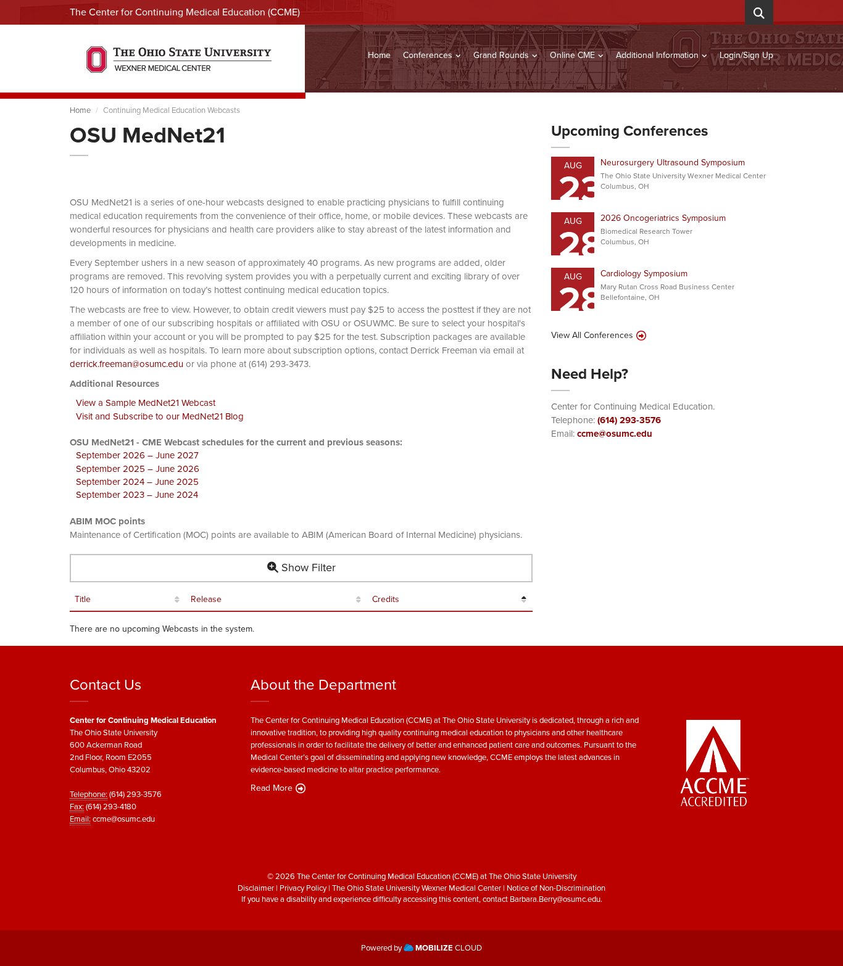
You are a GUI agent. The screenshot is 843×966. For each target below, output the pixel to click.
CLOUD (448, 948)
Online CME (572, 55)
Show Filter (307, 567)
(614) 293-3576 (629, 420)
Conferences (427, 55)
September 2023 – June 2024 (137, 495)
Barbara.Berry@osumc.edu (555, 899)
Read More (272, 788)
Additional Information (657, 55)
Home (379, 55)
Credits (385, 599)
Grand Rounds (501, 55)
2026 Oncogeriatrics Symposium (663, 218)
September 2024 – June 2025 (137, 482)
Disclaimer (256, 888)
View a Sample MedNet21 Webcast (145, 403)
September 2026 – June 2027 (137, 455)
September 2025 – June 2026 (137, 469)
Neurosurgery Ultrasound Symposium (672, 162)
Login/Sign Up (746, 55)
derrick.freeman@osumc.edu (126, 364)
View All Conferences (592, 335)
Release (206, 599)
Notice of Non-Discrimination (556, 888)
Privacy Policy (303, 888)
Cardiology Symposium (643, 273)
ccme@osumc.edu (614, 433)
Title (83, 599)
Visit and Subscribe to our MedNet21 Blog (160, 416)
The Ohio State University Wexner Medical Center (416, 888)
